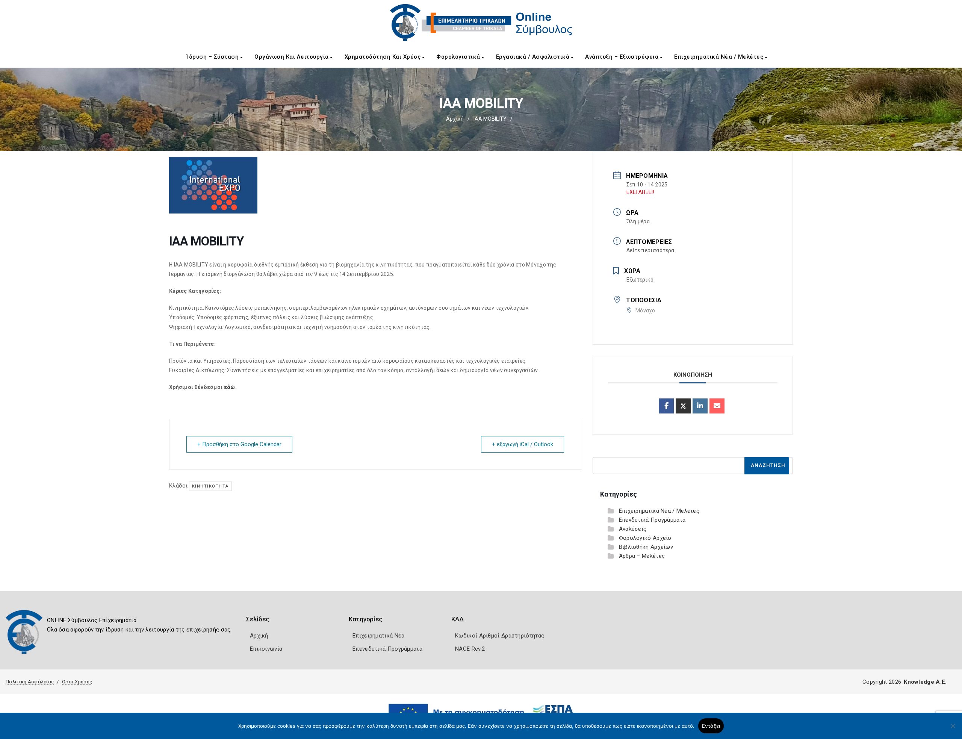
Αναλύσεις (633, 528)
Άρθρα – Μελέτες (642, 556)
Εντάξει (711, 726)
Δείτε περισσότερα (650, 250)
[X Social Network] (683, 405)
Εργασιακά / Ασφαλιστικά (533, 56)
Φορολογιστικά (459, 56)
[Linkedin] (700, 405)
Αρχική (455, 119)
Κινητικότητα (210, 486)
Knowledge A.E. (925, 681)
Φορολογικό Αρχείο (645, 538)
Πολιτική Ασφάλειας (30, 681)
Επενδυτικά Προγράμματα (652, 519)
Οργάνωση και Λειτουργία (292, 56)
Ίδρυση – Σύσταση (213, 56)
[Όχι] (952, 729)
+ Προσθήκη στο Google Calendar (239, 444)
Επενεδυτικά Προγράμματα (387, 648)
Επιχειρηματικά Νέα (378, 635)
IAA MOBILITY (490, 119)
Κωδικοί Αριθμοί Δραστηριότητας (499, 635)
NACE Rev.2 (470, 648)
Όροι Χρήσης (77, 681)
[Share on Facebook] (666, 405)
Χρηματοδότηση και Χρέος (383, 56)
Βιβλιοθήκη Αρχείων (646, 547)
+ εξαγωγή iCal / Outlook (522, 444)
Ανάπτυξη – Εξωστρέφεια (622, 56)
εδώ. (230, 387)
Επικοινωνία (266, 648)
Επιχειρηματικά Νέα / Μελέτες (719, 56)
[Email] (717, 405)
